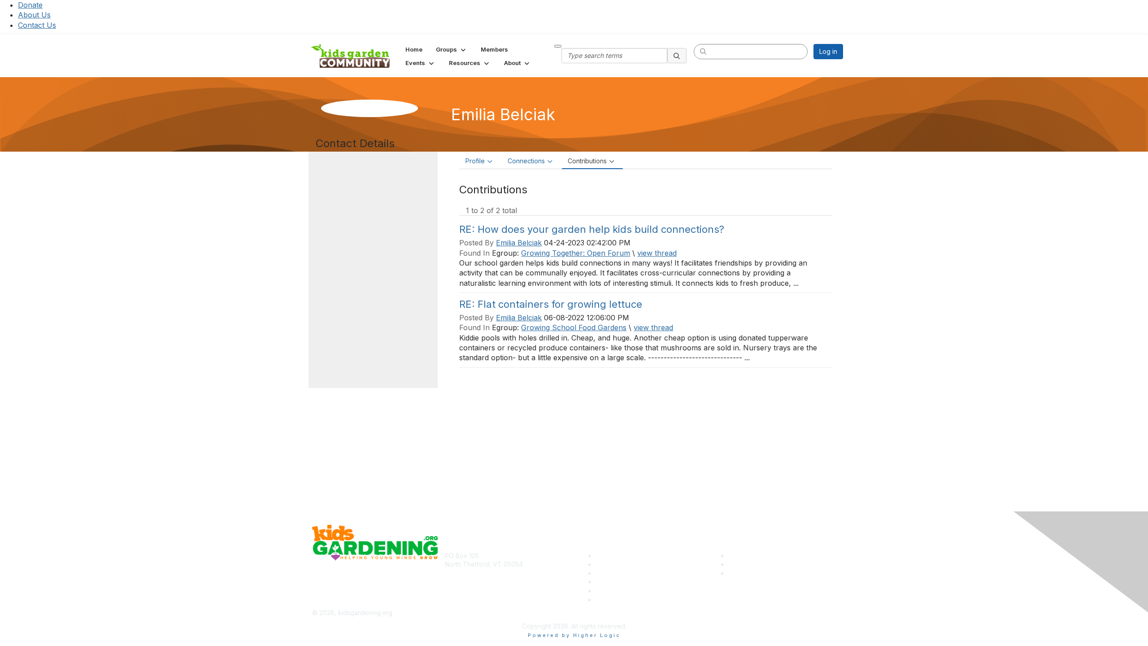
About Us (34, 14)
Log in (828, 51)
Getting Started (618, 590)
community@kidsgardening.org (491, 577)
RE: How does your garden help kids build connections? (591, 229)
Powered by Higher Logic (574, 635)
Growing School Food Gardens (573, 327)
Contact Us (37, 25)
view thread (657, 253)
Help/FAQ (610, 581)
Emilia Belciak (519, 242)
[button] (451, 49)
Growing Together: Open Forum (575, 253)
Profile (475, 161)
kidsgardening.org (605, 612)
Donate (30, 4)
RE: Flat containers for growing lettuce (550, 304)
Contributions (587, 161)
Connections (526, 161)
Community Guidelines (628, 599)
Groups (606, 573)
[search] (677, 55)
